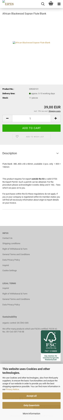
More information (31, 413)
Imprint (5, 265)
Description (9, 153)
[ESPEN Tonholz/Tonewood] (15, 4)
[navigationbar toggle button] (59, 4)
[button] (7, 118)
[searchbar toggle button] (43, 4)
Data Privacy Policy (11, 260)
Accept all (31, 396)
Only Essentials (31, 405)
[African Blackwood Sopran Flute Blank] (31, 42)
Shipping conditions (11, 243)
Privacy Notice (12, 389)
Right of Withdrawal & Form (14, 249)
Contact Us (7, 238)
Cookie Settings (9, 270)
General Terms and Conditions (16, 254)
